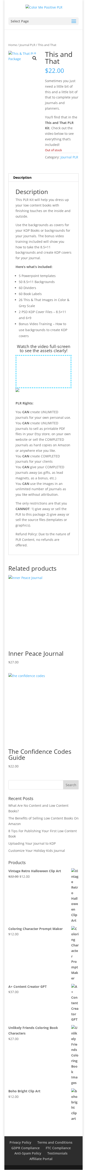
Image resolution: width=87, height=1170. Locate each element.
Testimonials (57, 1153)
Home (12, 45)
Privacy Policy (20, 1142)
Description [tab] (22, 177)
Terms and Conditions (54, 1142)
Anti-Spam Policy (27, 1153)
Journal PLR (27, 45)
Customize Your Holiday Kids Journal (36, 850)
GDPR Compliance (25, 1148)
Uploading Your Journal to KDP (32, 843)
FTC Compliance (58, 1148)
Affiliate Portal (40, 1159)
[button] (34, 58)
